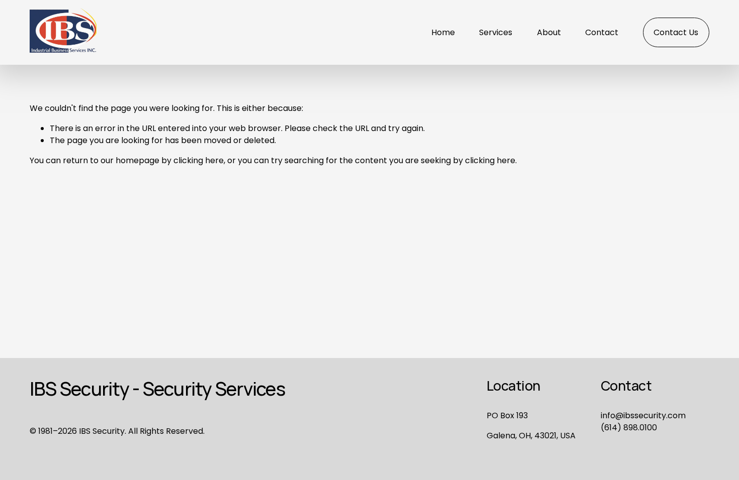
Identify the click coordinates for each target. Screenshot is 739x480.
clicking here (198, 160)
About (549, 32)
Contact (601, 32)
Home (443, 32)
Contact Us (676, 32)
